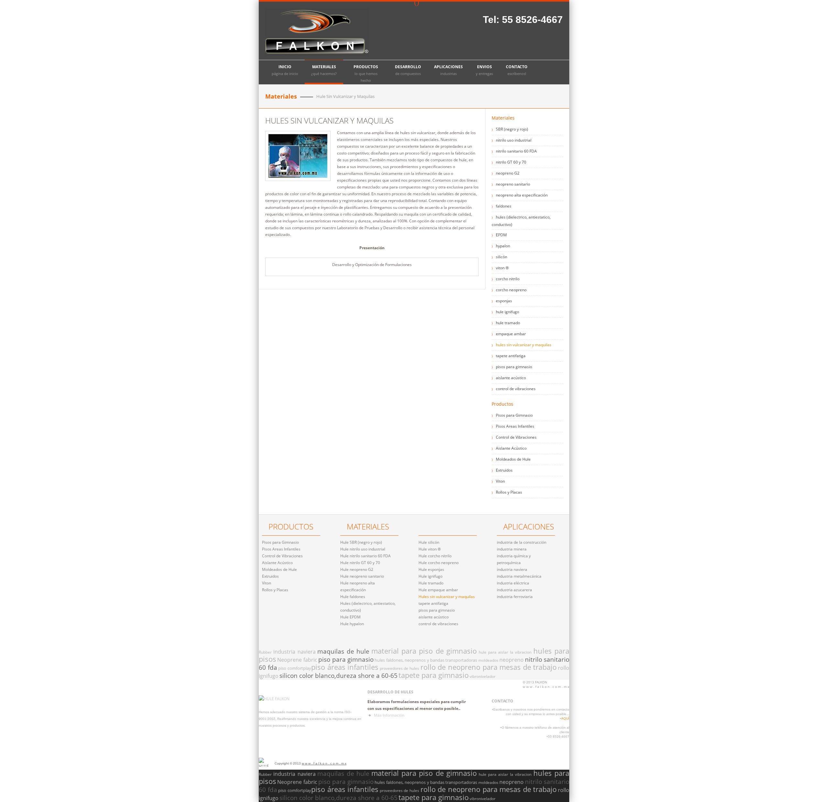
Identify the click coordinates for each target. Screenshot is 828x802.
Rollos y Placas (509, 492)
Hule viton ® (430, 549)
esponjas (504, 301)
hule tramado (508, 323)
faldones (503, 206)
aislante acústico (511, 377)
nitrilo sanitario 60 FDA (516, 151)
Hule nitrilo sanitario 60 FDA (365, 556)
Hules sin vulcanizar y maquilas (447, 596)
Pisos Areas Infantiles (515, 426)
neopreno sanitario (513, 184)
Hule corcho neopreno (439, 562)
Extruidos (504, 470)
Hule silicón (429, 542)
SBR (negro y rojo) (512, 129)
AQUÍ (565, 718)
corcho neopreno (511, 290)
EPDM (501, 235)
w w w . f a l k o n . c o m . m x (324, 763)
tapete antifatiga (511, 355)
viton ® (502, 268)
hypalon (503, 246)
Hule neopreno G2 (356, 569)
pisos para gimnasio (514, 366)
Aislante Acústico (511, 448)
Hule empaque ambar (438, 590)
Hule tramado (431, 583)
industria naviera (512, 569)
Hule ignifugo (430, 576)
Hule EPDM (350, 617)
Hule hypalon (352, 623)
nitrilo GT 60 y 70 (511, 162)
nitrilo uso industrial (513, 140)
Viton (500, 481)
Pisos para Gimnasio (514, 415)
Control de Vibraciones (516, 437)
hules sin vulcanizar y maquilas (523, 345)
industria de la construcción (521, 542)
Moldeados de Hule (513, 459)
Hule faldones (352, 596)
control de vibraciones (516, 388)
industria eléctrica (513, 583)
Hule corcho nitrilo (435, 556)
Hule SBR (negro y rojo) (361, 542)
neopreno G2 (507, 173)
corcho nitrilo (507, 279)
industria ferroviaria (515, 596)
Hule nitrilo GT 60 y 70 (360, 562)
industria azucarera (514, 590)
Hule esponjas (431, 569)
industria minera (512, 549)
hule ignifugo (507, 312)
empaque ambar (511, 334)
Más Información (389, 715)
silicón (501, 257)
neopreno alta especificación (522, 195)
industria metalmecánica (519, 576)
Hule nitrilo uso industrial (362, 549)
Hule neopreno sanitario (362, 576)
